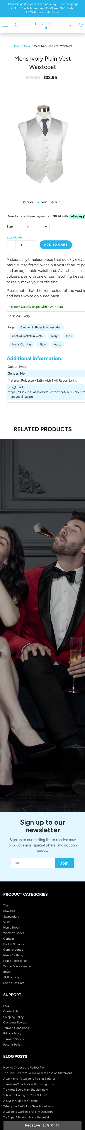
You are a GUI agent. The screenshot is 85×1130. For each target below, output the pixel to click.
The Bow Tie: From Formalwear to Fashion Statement (37, 1073)
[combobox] (37, 227)
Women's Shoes (13, 933)
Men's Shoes (11, 927)
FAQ (6, 1005)
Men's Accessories (15, 960)
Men (68, 336)
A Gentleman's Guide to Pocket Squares (29, 1078)
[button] (42, 1125)
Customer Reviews (15, 1022)
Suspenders (11, 916)
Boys (6, 971)
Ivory (54, 336)
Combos (8, 938)
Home (16, 45)
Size (10, 226)
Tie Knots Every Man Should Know (25, 1089)
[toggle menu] (5, 25)
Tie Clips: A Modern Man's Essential (26, 1117)
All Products (11, 977)
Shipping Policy (13, 1017)
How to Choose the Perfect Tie (23, 1067)
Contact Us (10, 1011)
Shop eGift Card (14, 983)
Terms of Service (14, 1039)
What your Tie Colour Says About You (28, 1106)
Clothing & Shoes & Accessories (40, 327)
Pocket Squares (13, 944)
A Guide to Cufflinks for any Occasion (28, 1111)
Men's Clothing (21, 344)
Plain (27, 45)
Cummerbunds (13, 949)
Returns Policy (12, 1044)
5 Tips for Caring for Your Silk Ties (25, 1095)
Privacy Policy (12, 1033)
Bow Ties (9, 911)
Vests (57, 344)
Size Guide (14, 237)
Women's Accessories (17, 966)
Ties (5, 905)
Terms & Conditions (16, 1028)
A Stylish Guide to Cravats (20, 1100)
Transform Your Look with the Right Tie (28, 1084)
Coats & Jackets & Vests (27, 336)
